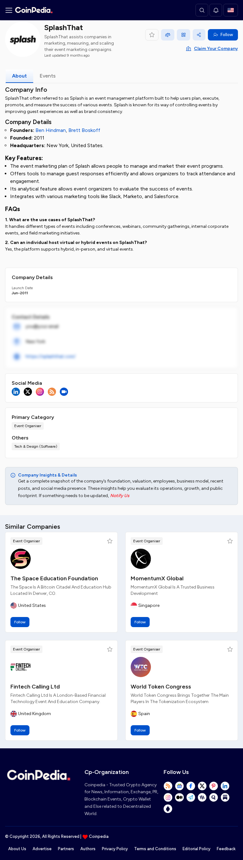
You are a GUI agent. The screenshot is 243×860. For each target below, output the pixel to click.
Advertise (42, 848)
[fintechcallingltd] (20, 667)
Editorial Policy (196, 848)
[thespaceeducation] (20, 559)
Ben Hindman (50, 130)
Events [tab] (48, 76)
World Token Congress (161, 686)
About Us (17, 848)
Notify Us (119, 495)
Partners (66, 848)
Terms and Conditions (155, 848)
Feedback (226, 848)
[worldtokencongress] (141, 667)
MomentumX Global (157, 578)
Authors (88, 848)
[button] (109, 541)
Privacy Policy (115, 848)
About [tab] (19, 76)
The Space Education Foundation (54, 578)
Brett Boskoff (84, 130)
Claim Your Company (216, 48)
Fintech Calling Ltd (35, 686)
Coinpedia (99, 836)
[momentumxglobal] (141, 559)
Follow (227, 34)
